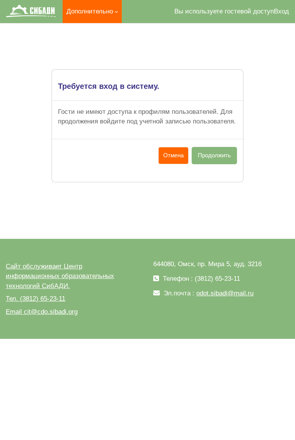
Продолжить (214, 155)
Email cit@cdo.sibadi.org (42, 311)
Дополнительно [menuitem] (89, 11)
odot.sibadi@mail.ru (225, 293)
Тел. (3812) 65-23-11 (35, 298)
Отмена (173, 155)
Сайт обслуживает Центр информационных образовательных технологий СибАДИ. (60, 276)
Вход (281, 11)
